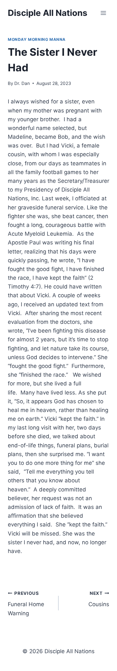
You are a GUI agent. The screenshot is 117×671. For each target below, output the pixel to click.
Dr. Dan (22, 83)
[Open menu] (103, 13)
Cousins (98, 599)
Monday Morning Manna (37, 39)
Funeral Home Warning (26, 604)
